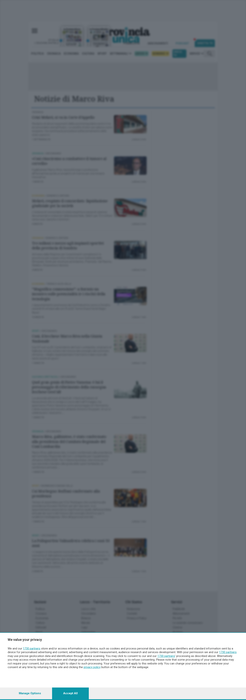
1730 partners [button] (31, 648)
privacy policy (92, 667)
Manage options (30, 693)
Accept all (70, 693)
